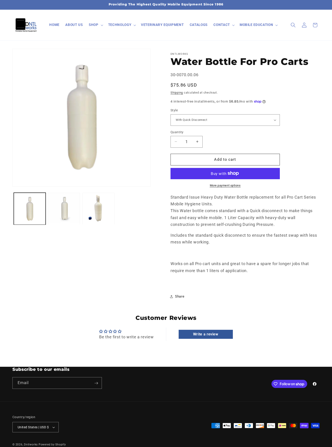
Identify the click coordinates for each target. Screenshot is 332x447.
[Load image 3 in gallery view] (98, 209)
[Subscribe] (96, 383)
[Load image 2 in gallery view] (64, 209)
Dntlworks (31, 444)
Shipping (177, 92)
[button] (95, 25)
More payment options (225, 185)
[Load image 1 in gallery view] (30, 209)
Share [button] (179, 296)
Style (174, 110)
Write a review (205, 334)
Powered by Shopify (52, 444)
